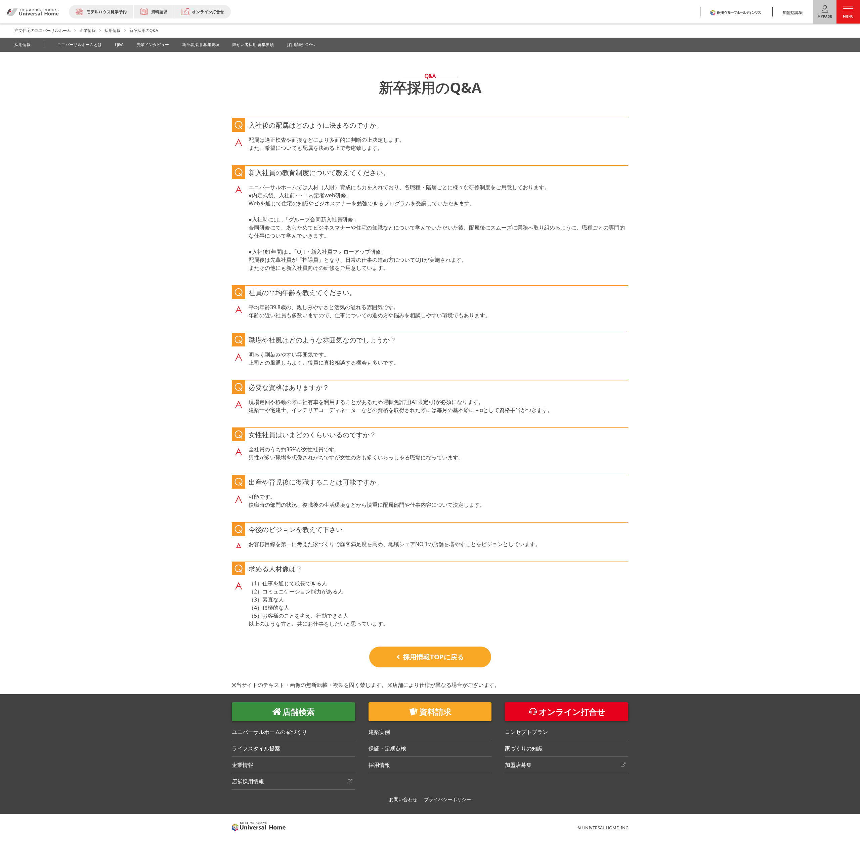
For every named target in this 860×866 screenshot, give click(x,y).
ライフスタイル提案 (256, 748)
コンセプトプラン (526, 732)
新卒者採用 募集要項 (200, 44)
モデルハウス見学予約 (106, 11)
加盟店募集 (793, 12)
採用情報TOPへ (301, 44)
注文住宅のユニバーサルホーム (42, 30)
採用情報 (112, 30)
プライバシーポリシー (447, 799)
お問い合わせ (403, 799)
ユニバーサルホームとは (79, 44)
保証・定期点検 (387, 748)
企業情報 (88, 30)
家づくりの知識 (524, 748)
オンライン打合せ (208, 11)
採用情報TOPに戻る (433, 656)
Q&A (119, 44)
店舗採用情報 (248, 781)
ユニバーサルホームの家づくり (269, 732)
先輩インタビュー (153, 44)
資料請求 (159, 11)
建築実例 (379, 732)
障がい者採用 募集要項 (253, 44)
